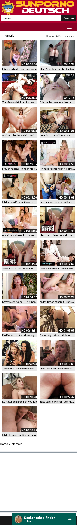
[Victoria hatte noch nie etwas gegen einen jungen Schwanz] (57, 353)
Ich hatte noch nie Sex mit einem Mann (23, 435)
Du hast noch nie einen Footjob (19, 401)
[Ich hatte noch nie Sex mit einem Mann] (19, 419)
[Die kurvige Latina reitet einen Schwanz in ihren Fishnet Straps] (57, 319)
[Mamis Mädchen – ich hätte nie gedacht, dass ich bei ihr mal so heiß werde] (19, 219)
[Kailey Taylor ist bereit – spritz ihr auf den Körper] (57, 286)
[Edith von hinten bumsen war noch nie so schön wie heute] (19, 53)
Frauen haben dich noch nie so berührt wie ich (27, 168)
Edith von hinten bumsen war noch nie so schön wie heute (34, 69)
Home (4, 444)
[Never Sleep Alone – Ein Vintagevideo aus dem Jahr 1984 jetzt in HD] (19, 286)
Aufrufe (59, 36)
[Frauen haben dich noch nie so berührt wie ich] (19, 153)
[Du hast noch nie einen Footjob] (19, 386)
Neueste (50, 36)
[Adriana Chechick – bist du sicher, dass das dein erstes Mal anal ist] (19, 120)
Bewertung (69, 36)
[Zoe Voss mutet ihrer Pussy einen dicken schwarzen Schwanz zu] (19, 86)
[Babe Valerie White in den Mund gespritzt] (57, 386)
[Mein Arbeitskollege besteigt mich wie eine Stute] (57, 53)
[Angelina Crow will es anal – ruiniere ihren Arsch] (57, 120)
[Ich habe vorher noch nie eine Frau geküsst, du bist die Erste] (57, 153)
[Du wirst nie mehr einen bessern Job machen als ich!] (57, 253)
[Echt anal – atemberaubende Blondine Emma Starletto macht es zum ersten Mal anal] (57, 86)
